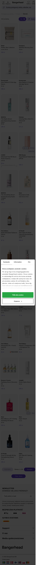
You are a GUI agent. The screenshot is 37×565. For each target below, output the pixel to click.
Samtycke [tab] (6, 262)
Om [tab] (29, 262)
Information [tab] (18, 262)
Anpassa (17, 301)
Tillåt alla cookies (18, 295)
